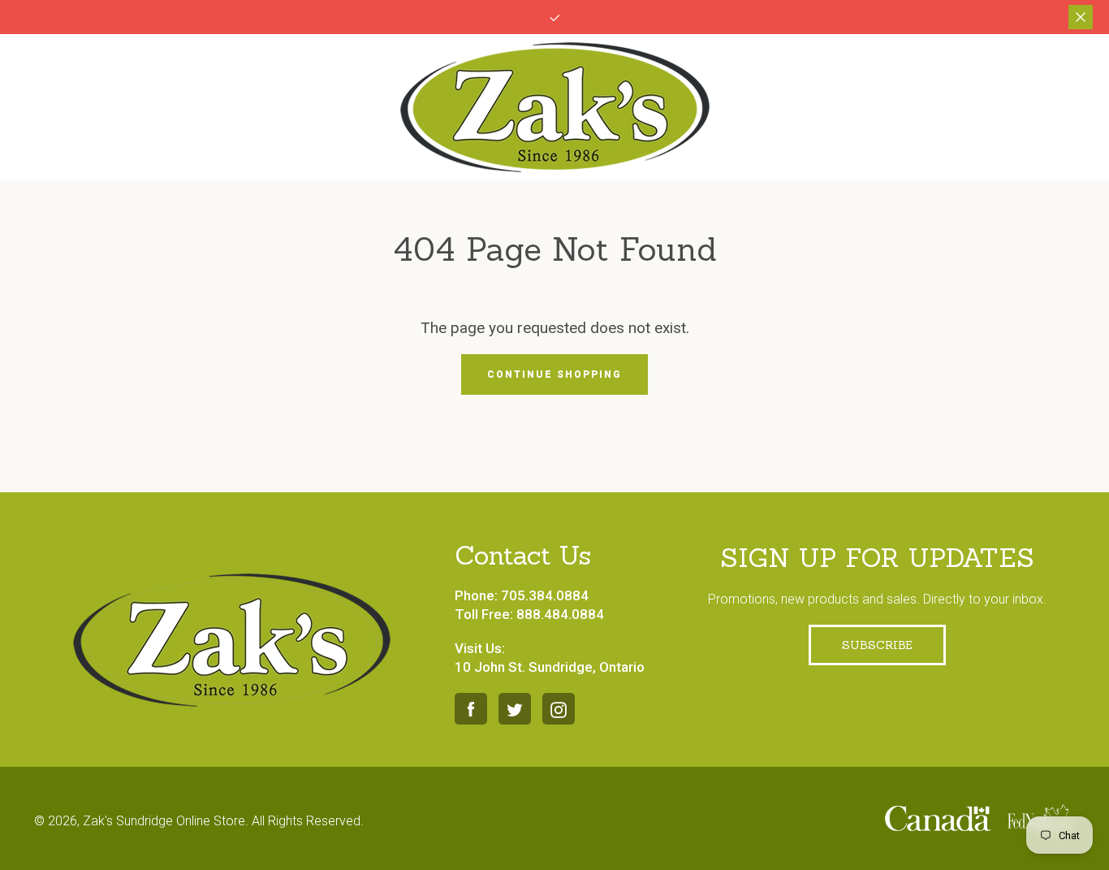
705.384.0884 (545, 595)
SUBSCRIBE (877, 645)
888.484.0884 (560, 614)
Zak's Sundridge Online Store (164, 821)
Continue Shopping (554, 374)
